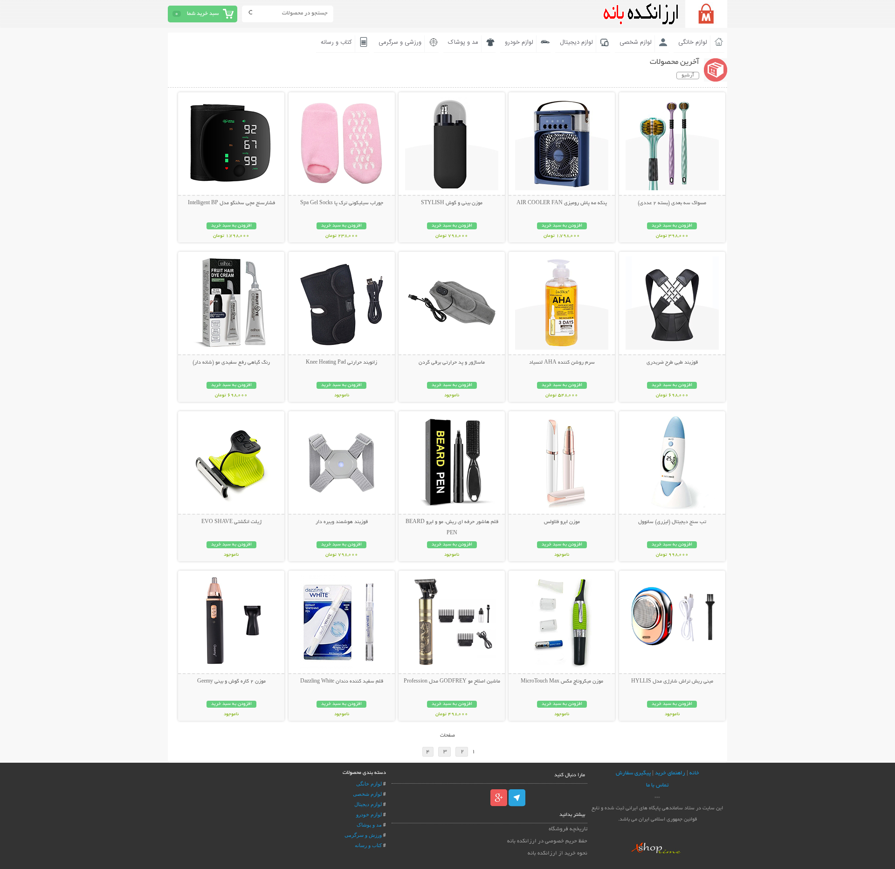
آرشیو (688, 75)
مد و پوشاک (463, 42)
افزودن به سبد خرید (672, 225)
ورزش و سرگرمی (363, 835)
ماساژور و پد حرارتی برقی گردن (452, 363)
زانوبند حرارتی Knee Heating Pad (341, 363)
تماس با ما (657, 785)
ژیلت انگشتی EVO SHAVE (231, 522)
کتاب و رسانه (336, 42)
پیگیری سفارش (633, 773)
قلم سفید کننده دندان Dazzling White (341, 681)
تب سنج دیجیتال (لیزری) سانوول (672, 522)
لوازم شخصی (636, 42)
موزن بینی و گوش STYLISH (451, 203)
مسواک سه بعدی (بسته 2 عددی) (672, 203)
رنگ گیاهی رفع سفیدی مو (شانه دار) (231, 363)
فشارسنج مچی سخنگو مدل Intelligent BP (231, 203)
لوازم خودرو (519, 42)
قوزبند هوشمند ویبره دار (342, 522)
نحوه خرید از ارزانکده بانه (557, 853)
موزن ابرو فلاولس (562, 522)
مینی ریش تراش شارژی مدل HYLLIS (672, 681)
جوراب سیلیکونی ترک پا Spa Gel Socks (341, 203)
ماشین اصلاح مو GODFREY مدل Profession (452, 681)
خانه (694, 773)
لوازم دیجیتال (576, 42)
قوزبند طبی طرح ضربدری (672, 363)
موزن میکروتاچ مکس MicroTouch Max (562, 681)
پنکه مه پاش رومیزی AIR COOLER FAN (561, 203)
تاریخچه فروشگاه (568, 829)
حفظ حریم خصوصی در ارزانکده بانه (547, 841)
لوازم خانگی (692, 42)
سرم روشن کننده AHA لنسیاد (562, 363)
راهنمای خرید (670, 773)
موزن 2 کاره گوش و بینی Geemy (231, 681)
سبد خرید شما (203, 14)
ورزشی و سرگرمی (400, 42)
